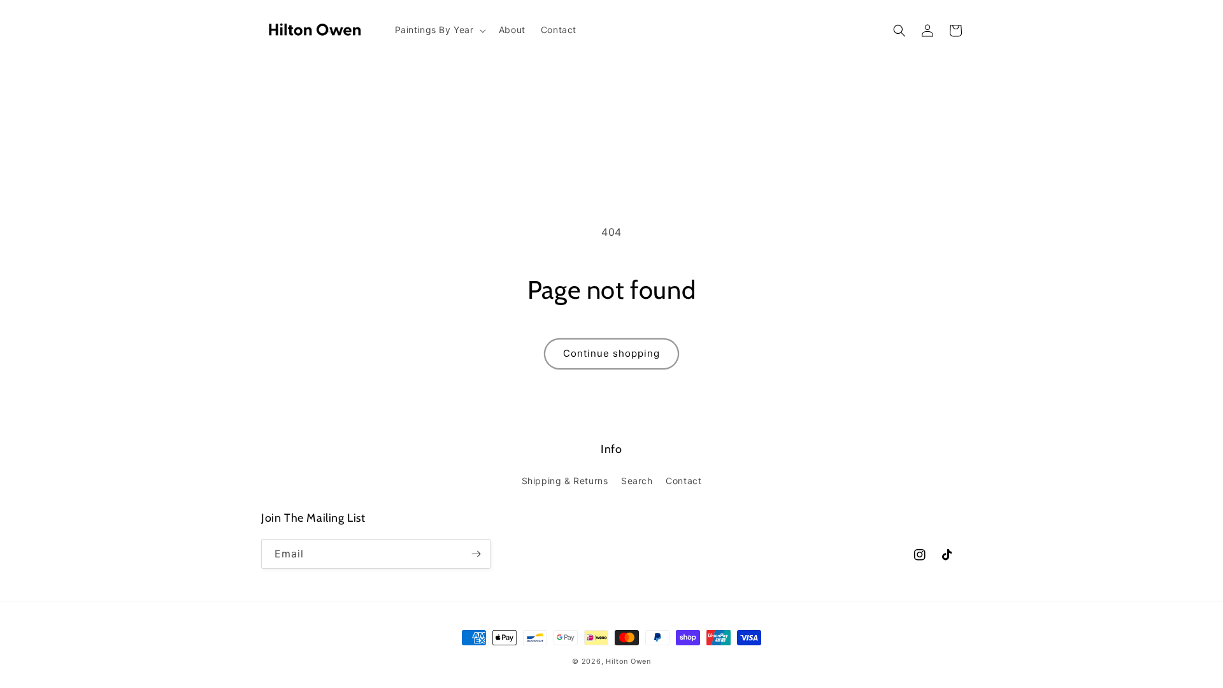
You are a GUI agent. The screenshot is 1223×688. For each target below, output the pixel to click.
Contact (683, 480)
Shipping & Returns (565, 480)
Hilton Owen (628, 661)
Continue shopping (611, 353)
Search (637, 480)
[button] (439, 30)
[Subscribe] (476, 554)
